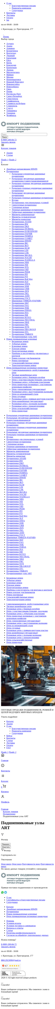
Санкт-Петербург (14, 96)
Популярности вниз (31, 864)
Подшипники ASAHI (21, 222)
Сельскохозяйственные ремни (25, 363)
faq (7, 20)
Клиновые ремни (20, 346)
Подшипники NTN (20, 327)
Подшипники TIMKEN (22, 334)
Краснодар (11, 65)
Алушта (10, 43)
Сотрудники (17, 10)
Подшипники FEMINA (22, 236)
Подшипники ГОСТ (21, 298)
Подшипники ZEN (20, 291)
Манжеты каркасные (21, 219)
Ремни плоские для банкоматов (26, 358)
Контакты (10, 13)
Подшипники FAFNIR (22, 234)
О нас (9, 3)
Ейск (8, 60)
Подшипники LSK (20, 253)
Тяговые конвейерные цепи (24, 375)
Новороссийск (13, 84)
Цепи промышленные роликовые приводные (27, 368)
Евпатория (11, 58)
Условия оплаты (13, 923)
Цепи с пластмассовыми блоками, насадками (32, 380)
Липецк (9, 70)
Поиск (4, 137)
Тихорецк (10, 113)
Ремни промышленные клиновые (21, 339)
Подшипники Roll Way (22, 279)
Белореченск (12, 51)
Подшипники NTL (20, 267)
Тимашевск (11, 110)
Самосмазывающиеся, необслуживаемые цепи (27, 604)
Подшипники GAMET (22, 238)
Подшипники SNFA (21, 284)
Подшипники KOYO (21, 317)
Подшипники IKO (20, 246)
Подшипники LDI (20, 250)
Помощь (10, 921)
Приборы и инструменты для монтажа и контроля (29, 590)
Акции (9, 153)
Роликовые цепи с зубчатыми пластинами (31, 382)
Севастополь (12, 99)
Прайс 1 (4, 160)
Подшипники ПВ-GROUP (24, 329)
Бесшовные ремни (20, 341)
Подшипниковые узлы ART (24, 336)
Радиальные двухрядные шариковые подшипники (29, 432)
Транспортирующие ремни (24, 365)
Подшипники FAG (20, 305)
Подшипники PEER (21, 272)
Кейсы (9, 736)
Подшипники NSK (20, 308)
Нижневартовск (13, 79)
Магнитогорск (13, 72)
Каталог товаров (8, 148)
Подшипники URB (20, 289)
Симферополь (12, 101)
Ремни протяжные (20, 360)
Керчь (9, 63)
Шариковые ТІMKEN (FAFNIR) (26, 301)
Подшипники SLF (20, 281)
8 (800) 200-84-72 (9, 140)
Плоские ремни (19, 348)
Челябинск (11, 115)
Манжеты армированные (23, 214)
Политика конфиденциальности (21, 933)
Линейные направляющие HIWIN (21, 169)
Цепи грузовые (19, 396)
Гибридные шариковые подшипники (28, 212)
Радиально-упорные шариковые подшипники (32, 198)
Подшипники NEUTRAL (23, 320)
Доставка (10, 15)
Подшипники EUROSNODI (24, 231)
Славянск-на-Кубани (15, 103)
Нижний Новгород (15, 82)
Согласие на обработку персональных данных (27, 935)
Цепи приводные (20, 411)
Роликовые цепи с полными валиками (29, 404)
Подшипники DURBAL (23, 229)
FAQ (8, 748)
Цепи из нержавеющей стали (25, 394)
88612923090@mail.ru (11, 960)
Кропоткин (11, 67)
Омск (8, 89)
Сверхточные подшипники (24, 205)
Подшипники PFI (20, 274)
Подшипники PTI (20, 277)
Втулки (15, 200)
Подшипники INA (20, 313)
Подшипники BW (20, 224)
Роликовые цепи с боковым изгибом (28, 377)
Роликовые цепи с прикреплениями (28, 406)
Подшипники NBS (20, 262)
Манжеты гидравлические (24, 217)
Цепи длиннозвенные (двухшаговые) (29, 389)
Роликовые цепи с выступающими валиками (32, 392)
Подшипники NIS (20, 265)
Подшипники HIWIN (21, 241)
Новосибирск (12, 87)
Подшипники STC (20, 332)
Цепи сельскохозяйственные (25, 408)
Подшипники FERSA (22, 310)
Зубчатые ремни (19, 344)
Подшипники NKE (20, 322)
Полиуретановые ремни (23, 351)
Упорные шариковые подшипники (27, 210)
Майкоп (10, 75)
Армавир (10, 48)
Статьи (9, 155)
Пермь (6, 37)
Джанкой (10, 55)
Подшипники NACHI (22, 257)
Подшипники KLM (21, 248)
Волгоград (11, 53)
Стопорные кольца (20, 207)
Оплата (9, 17)
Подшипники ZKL (20, 293)
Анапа (9, 46)
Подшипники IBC (20, 243)
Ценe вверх (6, 864)
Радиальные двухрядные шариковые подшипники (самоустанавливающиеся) (30, 179)
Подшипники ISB (20, 315)
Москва (9, 77)
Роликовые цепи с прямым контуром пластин (32, 399)
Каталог (10, 721)
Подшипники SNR (20, 286)
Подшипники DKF (20, 226)
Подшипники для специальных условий (30, 202)
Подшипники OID (20, 269)
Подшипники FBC (20, 325)
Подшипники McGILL (22, 255)
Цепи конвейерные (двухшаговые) (27, 401)
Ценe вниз (16, 864)
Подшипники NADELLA (23, 260)
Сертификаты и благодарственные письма (25, 900)
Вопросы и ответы (14, 928)
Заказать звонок (8, 142)
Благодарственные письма (24, 6)
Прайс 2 (12, 160)
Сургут (9, 108)
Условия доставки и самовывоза (21, 926)
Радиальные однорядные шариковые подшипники (29, 415)
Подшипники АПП (21, 296)
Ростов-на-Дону (13, 94)
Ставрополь (11, 106)
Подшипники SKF (20, 303)
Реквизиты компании (21, 8)
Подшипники (12, 171)
